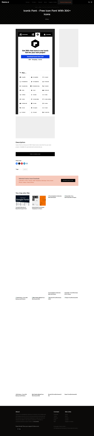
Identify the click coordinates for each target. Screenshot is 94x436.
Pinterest (56, 418)
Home (36, 7)
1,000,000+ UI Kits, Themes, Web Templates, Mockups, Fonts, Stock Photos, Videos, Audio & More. (36, 180)
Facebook (56, 414)
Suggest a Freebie (53, 2)
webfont (25, 169)
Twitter (55, 416)
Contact (67, 418)
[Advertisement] (35, 127)
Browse (27, 2)
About (45, 2)
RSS (55, 421)
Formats (34, 2)
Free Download (35, 154)
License (66, 419)
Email (55, 419)
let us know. (36, 421)
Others (40, 7)
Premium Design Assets (65, 2)
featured (40, 2)
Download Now (68, 180)
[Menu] (91, 2)
